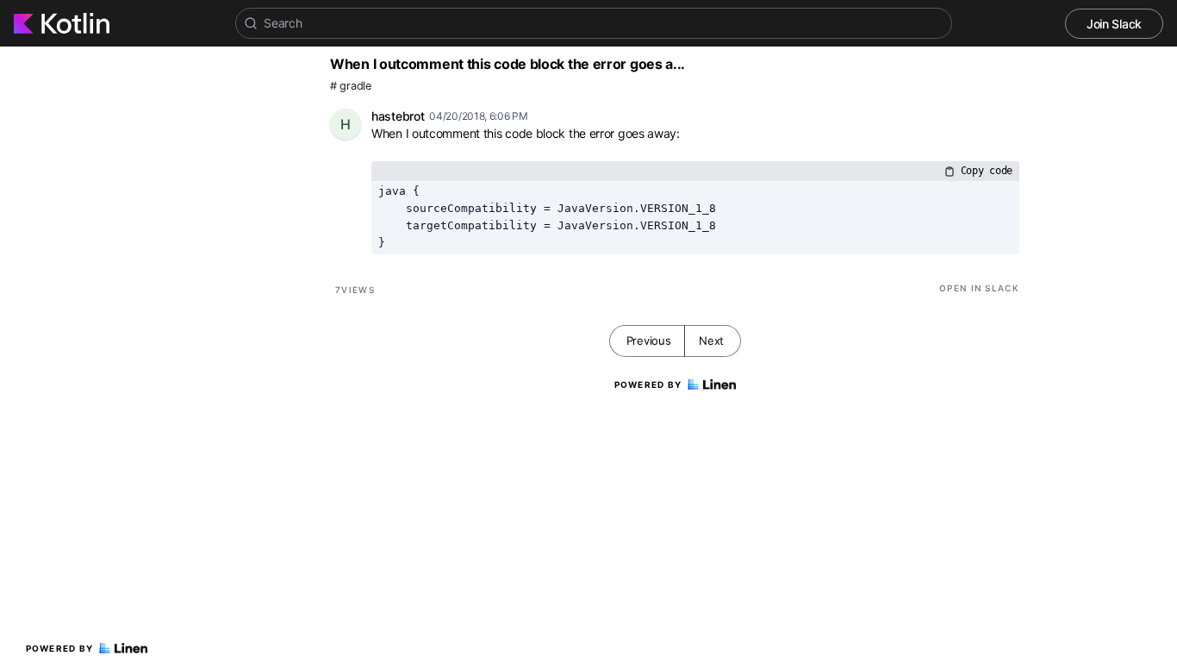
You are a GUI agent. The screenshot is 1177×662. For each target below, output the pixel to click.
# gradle (350, 85)
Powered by (60, 648)
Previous (648, 340)
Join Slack (1114, 23)
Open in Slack (979, 288)
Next (711, 340)
